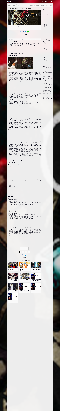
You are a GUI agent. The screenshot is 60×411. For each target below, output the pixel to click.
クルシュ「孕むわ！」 (45, 71)
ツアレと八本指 (10, 38)
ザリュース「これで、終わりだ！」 (46, 70)
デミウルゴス (45, 25)
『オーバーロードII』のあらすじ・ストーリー (13, 36)
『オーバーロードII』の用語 (45, 61)
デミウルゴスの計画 (11, 39)
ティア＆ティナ (45, 60)
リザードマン (44, 36)
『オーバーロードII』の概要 (45, 14)
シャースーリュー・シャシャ (47, 40)
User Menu (44, 1)
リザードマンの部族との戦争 (12, 37)
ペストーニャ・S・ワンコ (46, 29)
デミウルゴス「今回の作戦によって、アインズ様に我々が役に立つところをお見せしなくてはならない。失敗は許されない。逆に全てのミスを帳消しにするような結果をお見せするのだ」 (47, 87)
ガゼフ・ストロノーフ (46, 42)
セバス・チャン (45, 27)
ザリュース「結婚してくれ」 (46, 69)
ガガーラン (45, 59)
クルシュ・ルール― (46, 38)
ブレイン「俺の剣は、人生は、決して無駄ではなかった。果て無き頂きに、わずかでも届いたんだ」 (47, 92)
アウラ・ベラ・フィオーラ (46, 22)
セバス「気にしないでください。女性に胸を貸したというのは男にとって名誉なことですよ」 (47, 75)
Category (40, 1)
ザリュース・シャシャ (46, 37)
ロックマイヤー (45, 49)
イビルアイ (45, 58)
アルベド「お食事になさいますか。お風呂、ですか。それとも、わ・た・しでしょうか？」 (47, 68)
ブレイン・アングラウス (46, 43)
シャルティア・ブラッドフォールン (47, 26)
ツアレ (44, 28)
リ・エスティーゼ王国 (45, 41)
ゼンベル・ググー (46, 39)
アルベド (45, 21)
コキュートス (45, 24)
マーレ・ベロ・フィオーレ (46, 23)
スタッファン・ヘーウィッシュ (47, 50)
